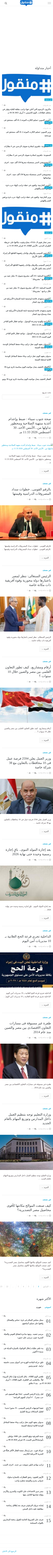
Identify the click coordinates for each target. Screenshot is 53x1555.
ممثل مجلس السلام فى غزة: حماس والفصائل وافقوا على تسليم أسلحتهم (29, 1322)
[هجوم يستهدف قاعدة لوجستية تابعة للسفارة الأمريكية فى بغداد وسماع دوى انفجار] (26, 300)
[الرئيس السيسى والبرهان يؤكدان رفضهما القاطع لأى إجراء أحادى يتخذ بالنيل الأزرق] (26, 255)
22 (7, 1287)
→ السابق (47, 1287)
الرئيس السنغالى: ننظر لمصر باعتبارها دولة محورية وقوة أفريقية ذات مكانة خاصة (28, 580)
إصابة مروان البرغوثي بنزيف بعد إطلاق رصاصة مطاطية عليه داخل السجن (28, 1507)
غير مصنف (47, 413)
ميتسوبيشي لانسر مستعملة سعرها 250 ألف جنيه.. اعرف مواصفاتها (28, 176)
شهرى (38, 1307)
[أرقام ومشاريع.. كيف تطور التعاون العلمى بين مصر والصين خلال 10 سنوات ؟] (26, 705)
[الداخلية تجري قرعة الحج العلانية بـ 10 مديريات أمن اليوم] (26, 970)
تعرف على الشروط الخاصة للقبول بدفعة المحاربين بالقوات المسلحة (27, 1521)
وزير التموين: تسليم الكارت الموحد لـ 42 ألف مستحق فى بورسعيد (28, 134)
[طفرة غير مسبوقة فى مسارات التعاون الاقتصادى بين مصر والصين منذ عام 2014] (26, 1061)
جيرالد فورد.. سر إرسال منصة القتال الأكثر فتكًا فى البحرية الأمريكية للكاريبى (27, 1452)
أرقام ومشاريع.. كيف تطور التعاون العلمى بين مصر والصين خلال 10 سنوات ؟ (28, 671)
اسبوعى (48, 1307)
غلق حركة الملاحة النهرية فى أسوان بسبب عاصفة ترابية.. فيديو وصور (27, 1364)
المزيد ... (45, 471)
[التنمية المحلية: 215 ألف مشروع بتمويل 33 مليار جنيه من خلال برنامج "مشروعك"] (26, 277)
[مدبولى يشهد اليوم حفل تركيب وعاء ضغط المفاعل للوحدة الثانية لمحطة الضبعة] (26, 346)
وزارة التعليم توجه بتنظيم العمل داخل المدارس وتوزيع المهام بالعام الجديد (27, 1119)
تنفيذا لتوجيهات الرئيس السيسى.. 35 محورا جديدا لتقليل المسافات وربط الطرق (28, 1410)
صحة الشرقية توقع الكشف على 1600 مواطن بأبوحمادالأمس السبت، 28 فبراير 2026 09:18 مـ (28, 1438)
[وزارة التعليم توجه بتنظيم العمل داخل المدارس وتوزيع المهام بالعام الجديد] (26, 1152)
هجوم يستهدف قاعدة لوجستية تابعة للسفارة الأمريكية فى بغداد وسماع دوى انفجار (28, 312)
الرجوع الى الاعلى (9, 1551)
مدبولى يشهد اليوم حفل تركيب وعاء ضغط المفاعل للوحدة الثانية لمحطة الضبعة (28, 358)
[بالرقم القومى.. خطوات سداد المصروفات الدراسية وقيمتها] (26, 523)
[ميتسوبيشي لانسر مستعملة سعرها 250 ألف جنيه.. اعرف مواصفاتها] (26, 164)
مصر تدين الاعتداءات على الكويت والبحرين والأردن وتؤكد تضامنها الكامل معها (27, 1493)
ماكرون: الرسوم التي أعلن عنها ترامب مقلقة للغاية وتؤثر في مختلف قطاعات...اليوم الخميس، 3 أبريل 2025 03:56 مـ (26, 111)
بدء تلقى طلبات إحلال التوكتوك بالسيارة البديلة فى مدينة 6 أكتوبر (27, 1350)
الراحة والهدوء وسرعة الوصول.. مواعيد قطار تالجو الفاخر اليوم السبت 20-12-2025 (28, 335)
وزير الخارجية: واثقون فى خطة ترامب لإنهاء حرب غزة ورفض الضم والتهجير (26, 199)
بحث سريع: (46, 393)
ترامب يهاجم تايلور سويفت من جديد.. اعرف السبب (27, 1465)
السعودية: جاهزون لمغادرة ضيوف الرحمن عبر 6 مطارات (28, 155)
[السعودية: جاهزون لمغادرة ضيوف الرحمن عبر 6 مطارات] (26, 146)
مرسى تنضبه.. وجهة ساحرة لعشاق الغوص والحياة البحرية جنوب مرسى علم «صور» (27, 1336)
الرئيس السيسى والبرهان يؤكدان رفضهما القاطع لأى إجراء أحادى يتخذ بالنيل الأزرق (28, 267)
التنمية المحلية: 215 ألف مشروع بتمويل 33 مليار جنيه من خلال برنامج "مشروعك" (28, 289)
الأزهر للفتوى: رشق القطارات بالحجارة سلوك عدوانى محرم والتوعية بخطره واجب (29, 1479)
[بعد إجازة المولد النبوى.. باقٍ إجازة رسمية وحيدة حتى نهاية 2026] (26, 883)
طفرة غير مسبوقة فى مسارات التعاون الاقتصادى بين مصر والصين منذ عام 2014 (27, 1027)
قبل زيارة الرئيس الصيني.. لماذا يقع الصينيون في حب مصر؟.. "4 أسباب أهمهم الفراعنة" (28, 1395)
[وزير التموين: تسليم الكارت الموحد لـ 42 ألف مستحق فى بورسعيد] (26, 122)
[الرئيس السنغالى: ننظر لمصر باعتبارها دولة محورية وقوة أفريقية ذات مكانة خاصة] (26, 614)
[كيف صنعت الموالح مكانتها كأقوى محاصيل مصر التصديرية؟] (26, 1239)
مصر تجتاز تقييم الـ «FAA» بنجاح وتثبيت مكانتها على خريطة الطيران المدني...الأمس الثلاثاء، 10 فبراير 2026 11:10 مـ (27, 244)
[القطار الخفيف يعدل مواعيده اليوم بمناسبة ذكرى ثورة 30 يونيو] (26, 368)
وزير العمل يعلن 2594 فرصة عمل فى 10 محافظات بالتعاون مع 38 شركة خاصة (28, 763)
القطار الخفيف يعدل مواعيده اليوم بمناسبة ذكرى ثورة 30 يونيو (26, 379)
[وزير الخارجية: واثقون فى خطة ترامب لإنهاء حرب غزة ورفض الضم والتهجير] (26, 187)
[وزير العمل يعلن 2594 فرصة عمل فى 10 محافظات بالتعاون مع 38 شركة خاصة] (26, 796)
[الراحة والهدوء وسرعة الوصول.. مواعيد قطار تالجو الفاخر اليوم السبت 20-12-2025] (26, 323)
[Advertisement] (26, 33)
